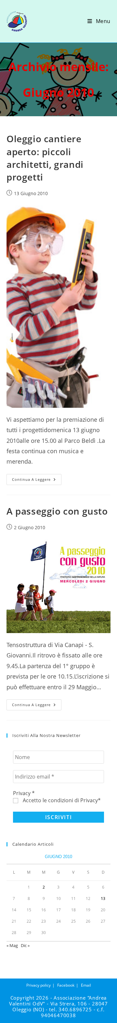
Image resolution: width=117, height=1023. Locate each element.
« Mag (12, 945)
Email (86, 985)
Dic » (25, 945)
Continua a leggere (36, 480)
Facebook (65, 985)
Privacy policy (38, 985)
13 (103, 898)
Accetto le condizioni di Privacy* (61, 800)
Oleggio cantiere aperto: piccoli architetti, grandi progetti (45, 157)
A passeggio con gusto (57, 511)
